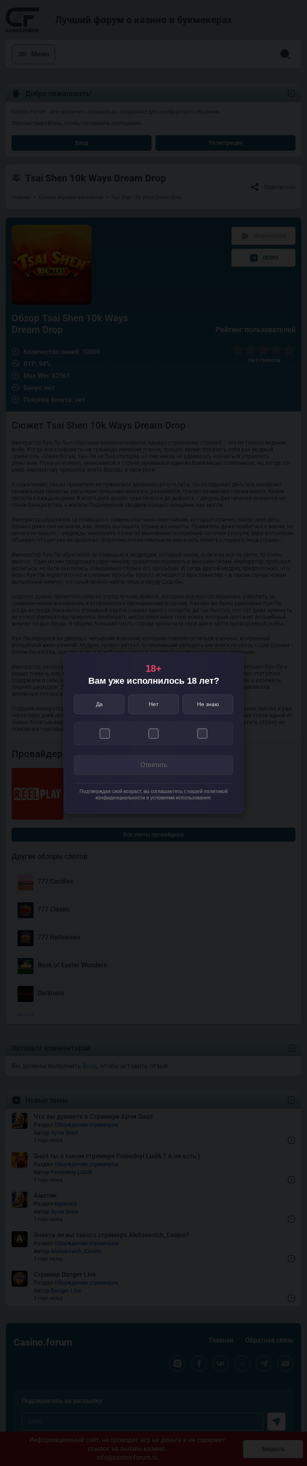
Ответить (153, 765)
